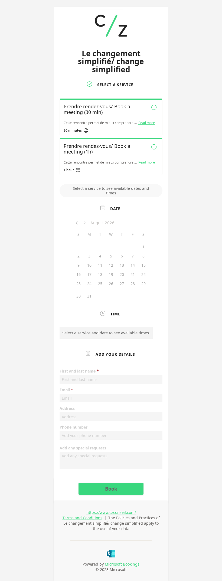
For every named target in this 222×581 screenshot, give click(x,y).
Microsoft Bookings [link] (122, 564)
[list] (111, 138)
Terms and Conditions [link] (82, 517)
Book (111, 488)
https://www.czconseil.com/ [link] (111, 512)
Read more (146, 123)
